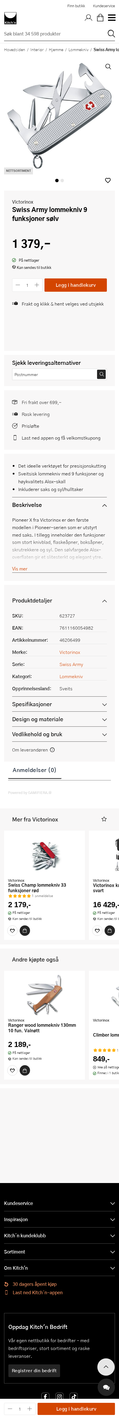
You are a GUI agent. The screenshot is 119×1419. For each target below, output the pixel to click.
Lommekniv (78, 49)
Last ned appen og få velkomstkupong (61, 437)
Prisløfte (30, 426)
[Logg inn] (88, 18)
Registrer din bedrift (34, 1370)
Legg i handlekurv (76, 285)
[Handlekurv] (100, 18)
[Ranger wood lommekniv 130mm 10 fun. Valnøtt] (44, 995)
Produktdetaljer (32, 600)
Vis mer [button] (19, 568)
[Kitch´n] (10, 18)
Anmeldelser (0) (35, 770)
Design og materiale (37, 719)
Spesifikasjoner (32, 704)
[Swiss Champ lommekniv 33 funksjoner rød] (44, 855)
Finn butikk (76, 5)
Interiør (37, 49)
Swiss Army (71, 664)
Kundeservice (104, 5)
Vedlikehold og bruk (37, 734)
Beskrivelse (27, 505)
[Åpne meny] (111, 18)
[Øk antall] (37, 285)
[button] (108, 180)
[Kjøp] (25, 930)
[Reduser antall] (17, 285)
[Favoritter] (12, 930)
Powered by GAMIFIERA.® (30, 792)
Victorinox (22, 201)
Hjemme (56, 49)
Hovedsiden (14, 49)
